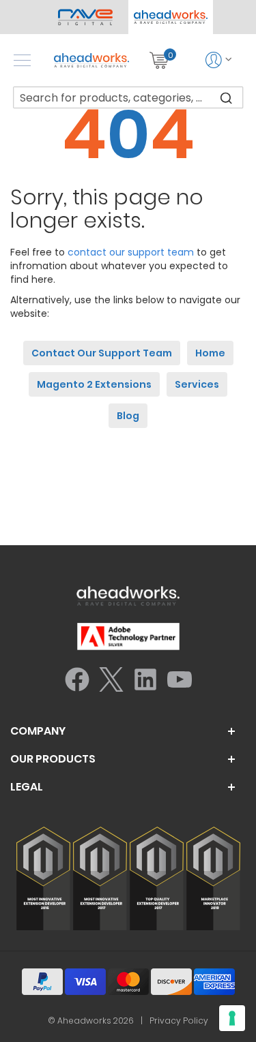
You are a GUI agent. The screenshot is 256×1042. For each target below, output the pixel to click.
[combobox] (128, 97)
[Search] (226, 97)
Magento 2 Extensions (94, 384)
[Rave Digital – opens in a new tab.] (85, 17)
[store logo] (91, 60)
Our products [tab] (53, 759)
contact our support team (131, 252)
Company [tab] (38, 731)
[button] (171, 17)
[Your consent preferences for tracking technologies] (232, 1018)
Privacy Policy (179, 1020)
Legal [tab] (26, 787)
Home (210, 353)
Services (197, 384)
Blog (128, 416)
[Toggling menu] (22, 60)
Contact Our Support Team (101, 353)
